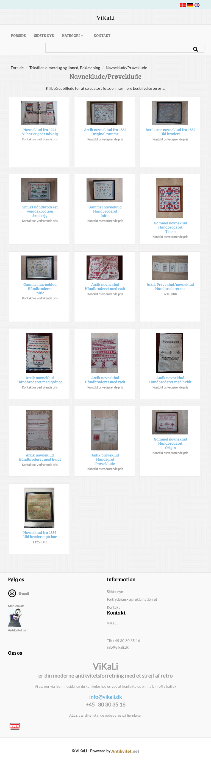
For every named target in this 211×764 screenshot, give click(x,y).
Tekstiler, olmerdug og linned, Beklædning (64, 67)
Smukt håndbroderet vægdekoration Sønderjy (40, 211)
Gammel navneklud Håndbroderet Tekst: (170, 227)
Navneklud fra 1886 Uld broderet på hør (40, 534)
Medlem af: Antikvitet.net (17, 618)
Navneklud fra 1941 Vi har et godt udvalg (40, 131)
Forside (20, 35)
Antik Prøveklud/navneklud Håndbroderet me (170, 286)
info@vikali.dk (118, 647)
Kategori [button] (71, 35)
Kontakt (102, 35)
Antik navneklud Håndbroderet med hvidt (170, 379)
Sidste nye (44, 35)
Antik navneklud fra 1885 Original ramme (105, 131)
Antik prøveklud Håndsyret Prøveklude (105, 459)
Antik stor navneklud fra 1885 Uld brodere (170, 131)
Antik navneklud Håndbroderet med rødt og (40, 379)
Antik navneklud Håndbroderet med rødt (105, 286)
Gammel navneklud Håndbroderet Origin (170, 443)
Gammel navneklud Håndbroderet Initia (105, 211)
